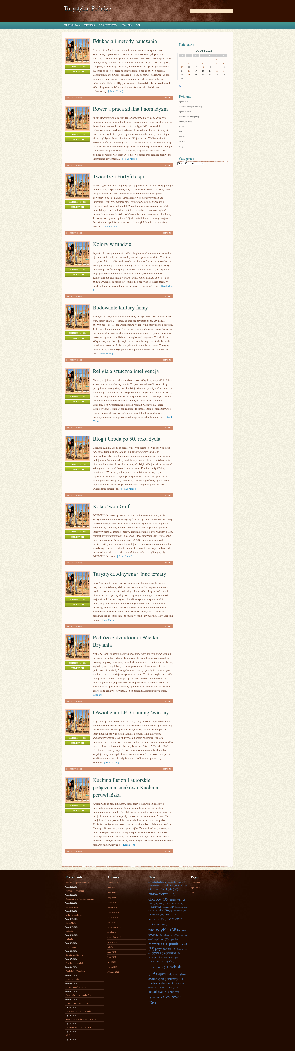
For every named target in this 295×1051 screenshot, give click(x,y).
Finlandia (69, 938)
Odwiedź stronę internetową (190, 106)
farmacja (168, 906)
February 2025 (113, 971)
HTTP (181, 126)
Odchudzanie (71, 946)
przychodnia (166, 948)
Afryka (68, 1035)
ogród (183, 935)
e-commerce (175, 903)
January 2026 (112, 917)
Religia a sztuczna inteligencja (126, 370)
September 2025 (114, 937)
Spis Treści (89, 25)
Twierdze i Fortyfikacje (118, 176)
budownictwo (161, 893)
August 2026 (112, 882)
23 (224, 70)
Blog (181, 146)
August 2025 (112, 942)
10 (182, 67)
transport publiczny (168, 978)
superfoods (158, 967)
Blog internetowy (108, 25)
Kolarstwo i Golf (111, 506)
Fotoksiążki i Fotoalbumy (76, 971)
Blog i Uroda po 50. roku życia (126, 438)
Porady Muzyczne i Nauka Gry (78, 995)
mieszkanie (162, 924)
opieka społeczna (158, 939)
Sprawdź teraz (185, 111)
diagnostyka (178, 899)
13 (203, 67)
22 (217, 70)
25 (189, 74)
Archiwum (127, 25)
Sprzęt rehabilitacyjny (74, 954)
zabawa (163, 987)
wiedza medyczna (161, 983)
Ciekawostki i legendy (74, 914)
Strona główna (72, 25)
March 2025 (112, 966)
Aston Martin (71, 922)
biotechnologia (166, 889)
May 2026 (111, 897)
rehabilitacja (173, 957)
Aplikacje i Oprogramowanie (77, 882)
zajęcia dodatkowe (163, 989)
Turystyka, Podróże (87, 8)
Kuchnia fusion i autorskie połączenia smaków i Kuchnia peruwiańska (125, 787)
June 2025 (111, 952)
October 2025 (112, 932)
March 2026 (112, 907)
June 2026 (111, 892)
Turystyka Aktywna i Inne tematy (129, 573)
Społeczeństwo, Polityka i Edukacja (80, 898)
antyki (153, 881)
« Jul (179, 86)
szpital (164, 973)
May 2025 (111, 957)
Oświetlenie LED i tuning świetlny (131, 712)
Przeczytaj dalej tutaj (187, 121)
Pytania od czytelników (75, 963)
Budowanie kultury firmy (120, 307)
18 (189, 70)
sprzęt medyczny (161, 961)
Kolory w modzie (112, 243)
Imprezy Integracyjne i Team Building (81, 1019)
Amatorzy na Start (73, 979)
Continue (167, 97)
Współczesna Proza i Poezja (77, 1003)
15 (217, 67)
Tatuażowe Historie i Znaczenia (78, 1011)
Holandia (69, 930)
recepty (156, 957)
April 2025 (111, 961)
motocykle (163, 929)
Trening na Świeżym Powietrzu (78, 1027)
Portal (181, 131)
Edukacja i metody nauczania (125, 41)
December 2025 (113, 922)
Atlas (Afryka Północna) (76, 987)
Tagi (138, 25)
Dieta (153, 903)
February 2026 (113, 912)
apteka (163, 881)
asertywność (155, 885)
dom (162, 903)
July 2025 (111, 947)
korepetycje (156, 914)
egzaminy (155, 906)
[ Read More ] (115, 91)
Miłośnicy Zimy (72, 906)
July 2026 (111, 887)
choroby (159, 899)
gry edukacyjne (177, 910)
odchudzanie (171, 934)
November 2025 (114, 927)
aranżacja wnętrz (176, 882)
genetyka (160, 910)
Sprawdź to (183, 101)
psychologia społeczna (166, 953)
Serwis (182, 141)
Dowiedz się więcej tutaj (189, 116)
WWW (182, 136)
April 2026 (111, 902)
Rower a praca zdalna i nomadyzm (130, 108)
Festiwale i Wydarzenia (75, 890)
